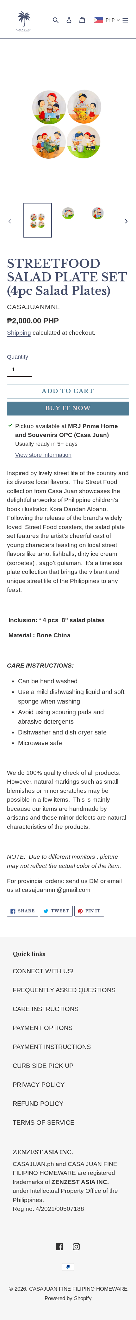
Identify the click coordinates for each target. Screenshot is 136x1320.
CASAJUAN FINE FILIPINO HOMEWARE (78, 1289)
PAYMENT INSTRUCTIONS (52, 1046)
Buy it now (68, 408)
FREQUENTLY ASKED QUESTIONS (64, 990)
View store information (43, 455)
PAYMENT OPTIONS (42, 1027)
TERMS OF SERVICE (43, 1122)
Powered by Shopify (68, 1298)
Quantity (17, 357)
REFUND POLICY (38, 1103)
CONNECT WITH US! (43, 971)
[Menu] (125, 19)
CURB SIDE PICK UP (43, 1065)
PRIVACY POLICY (39, 1084)
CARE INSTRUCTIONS (45, 1008)
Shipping (19, 332)
